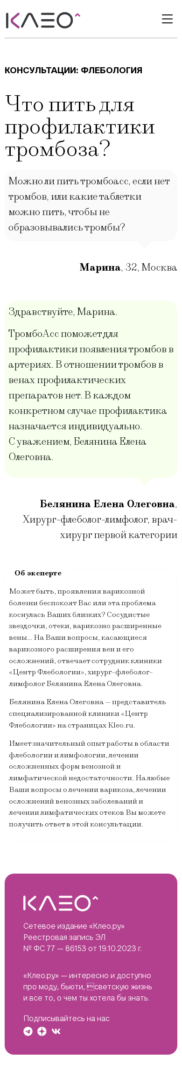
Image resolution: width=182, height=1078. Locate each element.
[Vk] (56, 1031)
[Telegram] (28, 1031)
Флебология (111, 70)
